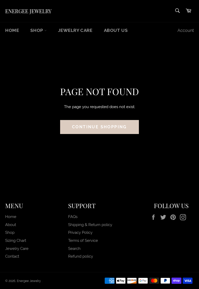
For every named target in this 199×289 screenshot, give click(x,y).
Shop (37, 30)
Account (185, 30)
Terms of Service (83, 240)
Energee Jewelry (28, 11)
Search (74, 248)
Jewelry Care (75, 30)
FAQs (72, 216)
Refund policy (80, 256)
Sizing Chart (15, 240)
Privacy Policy (80, 232)
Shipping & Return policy (90, 224)
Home (12, 30)
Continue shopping (99, 126)
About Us (116, 30)
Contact (12, 256)
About (10, 224)
